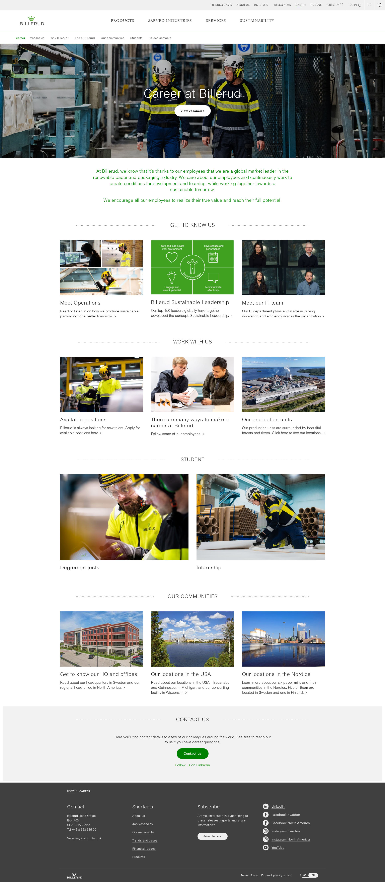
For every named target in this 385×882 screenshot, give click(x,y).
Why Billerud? (60, 37)
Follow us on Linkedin (192, 765)
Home (71, 791)
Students (136, 37)
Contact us (192, 753)
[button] (243, 5)
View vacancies (193, 110)
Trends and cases (144, 840)
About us (138, 815)
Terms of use (249, 875)
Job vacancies (142, 824)
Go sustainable (143, 832)
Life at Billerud (85, 37)
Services (216, 20)
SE (304, 875)
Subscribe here (213, 836)
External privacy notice (276, 875)
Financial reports (144, 848)
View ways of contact (82, 838)
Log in (353, 5)
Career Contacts (160, 37)
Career (20, 37)
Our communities (112, 37)
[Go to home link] (32, 20)
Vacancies (37, 37)
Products (138, 857)
